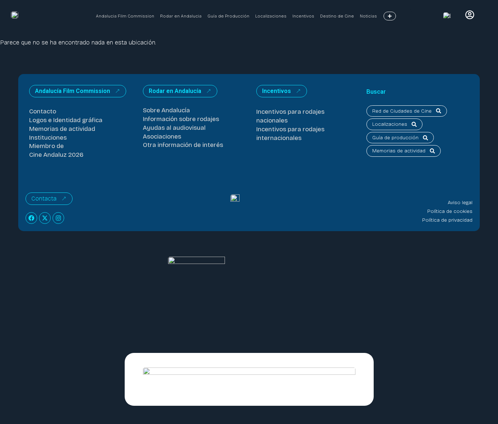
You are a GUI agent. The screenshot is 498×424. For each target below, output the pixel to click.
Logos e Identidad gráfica (65, 120)
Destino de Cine (337, 16)
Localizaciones (271, 16)
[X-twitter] (45, 218)
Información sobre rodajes (181, 119)
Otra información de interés (183, 145)
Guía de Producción (228, 16)
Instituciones (48, 137)
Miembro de (46, 146)
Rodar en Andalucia (181, 16)
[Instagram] (58, 218)
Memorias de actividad (62, 129)
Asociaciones (162, 136)
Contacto (42, 111)
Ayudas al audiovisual (174, 128)
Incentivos (303, 16)
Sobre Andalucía (166, 110)
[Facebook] (31, 218)
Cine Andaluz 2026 (56, 155)
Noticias (368, 16)
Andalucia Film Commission (125, 16)
